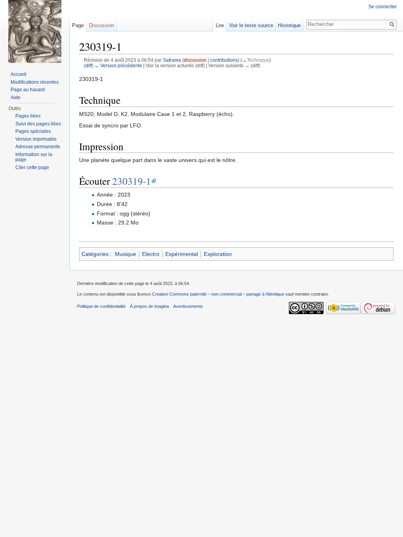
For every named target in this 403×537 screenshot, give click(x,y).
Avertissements (188, 306)
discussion (195, 60)
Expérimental (181, 254)
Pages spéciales (33, 131)
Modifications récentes (35, 82)
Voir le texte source (251, 25)
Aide (15, 97)
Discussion (101, 25)
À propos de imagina (149, 306)
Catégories (95, 254)
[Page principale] (34, 31)
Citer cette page (32, 167)
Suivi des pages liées (38, 124)
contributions (224, 60)
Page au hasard (28, 89)
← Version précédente (118, 65)
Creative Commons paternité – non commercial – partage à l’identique (218, 294)
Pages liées (28, 116)
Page (78, 25)
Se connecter (382, 6)
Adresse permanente (37, 146)
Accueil (18, 74)
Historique (289, 25)
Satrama (172, 60)
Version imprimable (36, 139)
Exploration (218, 254)
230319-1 (131, 181)
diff (88, 65)
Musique (125, 254)
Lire (220, 25)
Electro (150, 254)
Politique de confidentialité (101, 306)
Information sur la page (33, 157)
